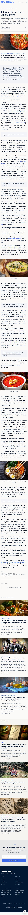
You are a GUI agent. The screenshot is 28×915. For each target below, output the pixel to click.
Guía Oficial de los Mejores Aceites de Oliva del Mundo (13, 562)
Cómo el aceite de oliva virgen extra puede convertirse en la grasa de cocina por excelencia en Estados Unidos (13, 699)
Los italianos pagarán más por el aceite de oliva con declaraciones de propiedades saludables (13, 746)
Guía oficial (17, 894)
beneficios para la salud (14, 238)
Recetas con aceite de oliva (17, 501)
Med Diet (3, 880)
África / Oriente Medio (7, 780)
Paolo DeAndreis (6, 26)
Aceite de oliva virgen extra (8, 574)
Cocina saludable (20, 574)
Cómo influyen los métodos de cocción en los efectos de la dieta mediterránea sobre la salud (13, 622)
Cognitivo (3, 884)
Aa (10, 28)
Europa (3, 742)
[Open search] (19, 2)
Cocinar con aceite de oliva (8, 573)
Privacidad (8, 907)
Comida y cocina (5, 618)
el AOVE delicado (13, 342)
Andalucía (23, 402)
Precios (16, 879)
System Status (19, 907)
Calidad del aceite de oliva (6, 890)
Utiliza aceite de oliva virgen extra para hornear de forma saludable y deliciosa (13, 353)
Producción (17, 880)
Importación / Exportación (20, 882)
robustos (20, 330)
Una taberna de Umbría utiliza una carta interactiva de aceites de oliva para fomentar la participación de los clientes (13, 660)
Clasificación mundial (19, 892)
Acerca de (8, 905)
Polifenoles (3, 879)
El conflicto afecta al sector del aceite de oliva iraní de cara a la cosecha (13, 783)
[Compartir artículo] (26, 27)
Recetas (2, 896)
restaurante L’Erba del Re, (18, 112)
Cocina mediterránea (6, 575)
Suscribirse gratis (14, 860)
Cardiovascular (4, 882)
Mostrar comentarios (15, 587)
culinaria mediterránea (15, 96)
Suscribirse (14, 905)
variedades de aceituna (13, 247)
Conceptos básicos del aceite (9, 8)
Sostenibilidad (17, 884)
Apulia (8, 314)
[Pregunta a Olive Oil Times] (24, 911)
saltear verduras (20, 122)
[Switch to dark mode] (21, 2)
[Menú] (26, 2)
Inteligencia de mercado (19, 890)
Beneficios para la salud (5, 892)
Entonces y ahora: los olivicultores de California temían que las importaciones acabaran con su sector (13, 819)
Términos (13, 907)
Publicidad (20, 905)
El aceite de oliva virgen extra (9, 53)
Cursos (16, 896)
